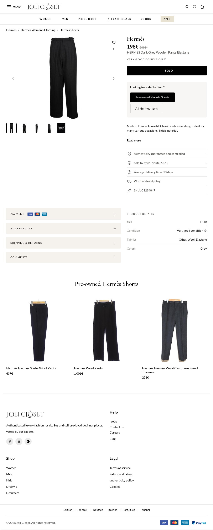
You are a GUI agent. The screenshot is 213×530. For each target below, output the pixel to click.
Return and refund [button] (121, 474)
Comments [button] (18, 257)
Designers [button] (12, 493)
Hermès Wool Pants (88, 368)
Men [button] (65, 18)
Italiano (112, 509)
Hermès (135, 38)
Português (129, 509)
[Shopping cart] (202, 6)
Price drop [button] (87, 18)
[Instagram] (18, 441)
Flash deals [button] (121, 18)
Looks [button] (146, 18)
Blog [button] (112, 438)
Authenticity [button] (21, 228)
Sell (167, 19)
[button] (114, 78)
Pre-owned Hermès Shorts (152, 97)
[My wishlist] (194, 6)
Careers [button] (115, 432)
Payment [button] (17, 213)
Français (83, 509)
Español (145, 509)
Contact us (117, 427)
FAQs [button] (113, 421)
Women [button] (46, 18)
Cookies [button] (115, 486)
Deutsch (98, 509)
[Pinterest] (28, 441)
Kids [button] (9, 480)
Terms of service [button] (120, 468)
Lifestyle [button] (11, 486)
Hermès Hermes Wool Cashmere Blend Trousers (170, 370)
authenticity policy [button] (122, 480)
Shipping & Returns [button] (26, 242)
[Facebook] (9, 441)
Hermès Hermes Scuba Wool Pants (31, 368)
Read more (134, 140)
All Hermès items (146, 108)
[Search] (187, 6)
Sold (168, 70)
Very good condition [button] (145, 59)
